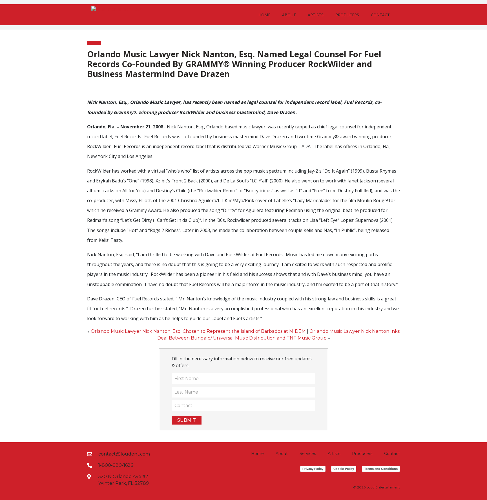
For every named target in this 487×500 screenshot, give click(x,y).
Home (264, 14)
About (289, 14)
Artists (316, 14)
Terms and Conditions (381, 469)
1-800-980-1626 (115, 465)
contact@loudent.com (124, 454)
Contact (380, 14)
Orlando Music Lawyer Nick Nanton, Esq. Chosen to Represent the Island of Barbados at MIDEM (198, 331)
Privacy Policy (312, 469)
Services (308, 453)
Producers (347, 14)
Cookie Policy (343, 469)
